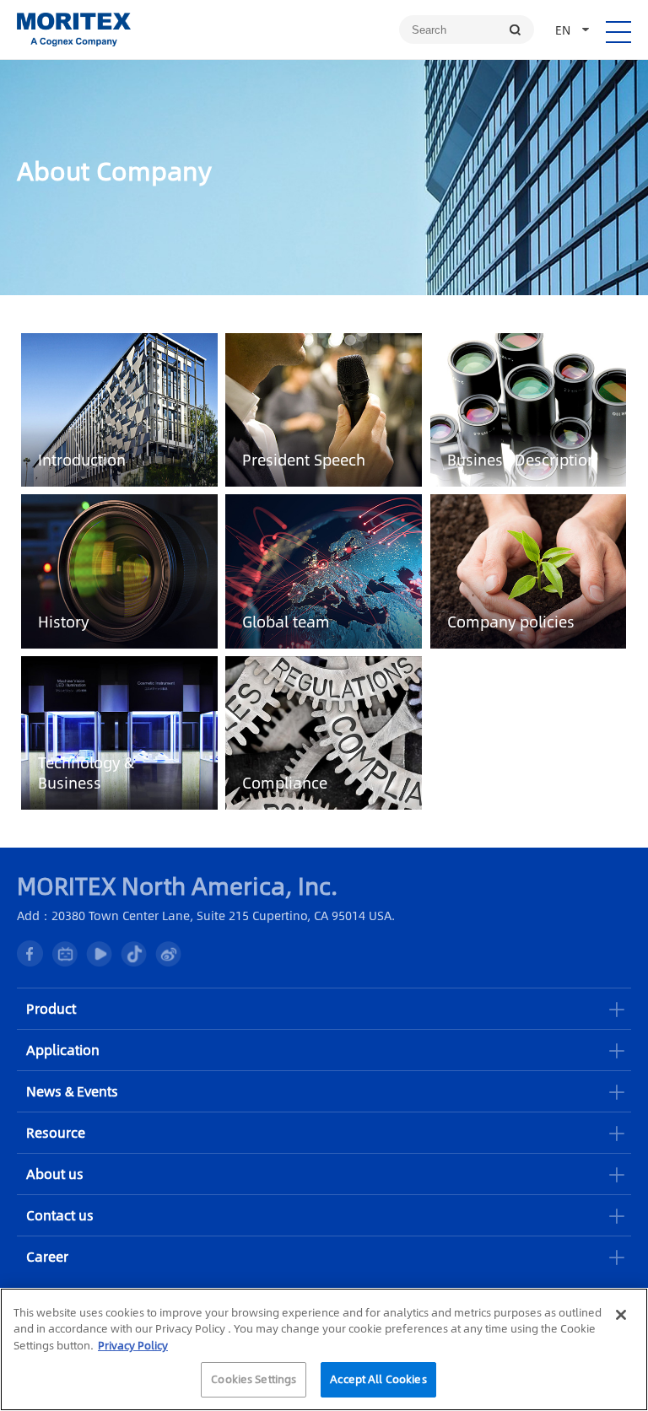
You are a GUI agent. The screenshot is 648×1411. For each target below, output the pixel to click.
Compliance (284, 783)
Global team (286, 621)
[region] (324, 1349)
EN (562, 29)
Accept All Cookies (378, 1379)
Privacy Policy (133, 1345)
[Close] (621, 1314)
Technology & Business (86, 772)
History (63, 621)
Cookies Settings (253, 1379)
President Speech (303, 460)
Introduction (82, 460)
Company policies (511, 621)
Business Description (522, 460)
